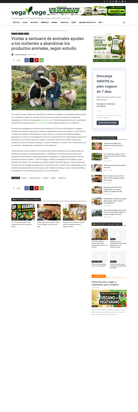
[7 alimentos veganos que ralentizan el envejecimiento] (97, 146)
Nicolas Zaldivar (21, 54)
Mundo (26, 33)
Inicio (13, 30)
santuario (46, 178)
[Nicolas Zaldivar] (12, 55)
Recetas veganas (97, 239)
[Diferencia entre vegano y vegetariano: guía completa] (109, 298)
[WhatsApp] (41, 60)
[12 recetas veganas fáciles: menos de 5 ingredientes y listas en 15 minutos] (100, 234)
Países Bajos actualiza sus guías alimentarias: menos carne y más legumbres (115, 201)
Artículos (20, 33)
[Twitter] (113, 1)
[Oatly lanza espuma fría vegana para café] (97, 168)
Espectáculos (15, 219)
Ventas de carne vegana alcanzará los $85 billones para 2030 (118, 266)
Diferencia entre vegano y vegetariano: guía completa (105, 283)
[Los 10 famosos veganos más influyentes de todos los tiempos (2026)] (23, 212)
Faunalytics (45, 120)
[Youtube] (116, 1)
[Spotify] (122, 1)
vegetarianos (62, 178)
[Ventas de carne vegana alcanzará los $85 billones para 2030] (118, 257)
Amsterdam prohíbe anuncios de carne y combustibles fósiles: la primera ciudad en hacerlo (115, 212)
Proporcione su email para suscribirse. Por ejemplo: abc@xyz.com (109, 116)
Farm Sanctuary (41, 123)
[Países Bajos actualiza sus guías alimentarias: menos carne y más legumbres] (97, 201)
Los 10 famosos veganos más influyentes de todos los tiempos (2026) (21, 224)
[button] (124, 22)
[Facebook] (107, 1)
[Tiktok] (104, 1)
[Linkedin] (125, 1)
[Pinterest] (119, 1)
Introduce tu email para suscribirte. (106, 105)
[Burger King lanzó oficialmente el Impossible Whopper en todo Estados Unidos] (118, 234)
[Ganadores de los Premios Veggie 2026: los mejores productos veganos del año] (74, 212)
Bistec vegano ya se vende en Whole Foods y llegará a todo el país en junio (48, 224)
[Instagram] (110, 1)
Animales (19, 30)
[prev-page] (12, 231)
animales (24, 178)
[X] (31, 60)
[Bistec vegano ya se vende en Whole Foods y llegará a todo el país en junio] (49, 212)
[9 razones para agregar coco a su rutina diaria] (100, 257)
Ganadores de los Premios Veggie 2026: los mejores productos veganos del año (73, 224)
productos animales (35, 178)
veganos (53, 178)
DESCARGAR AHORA (108, 123)
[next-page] (16, 231)
